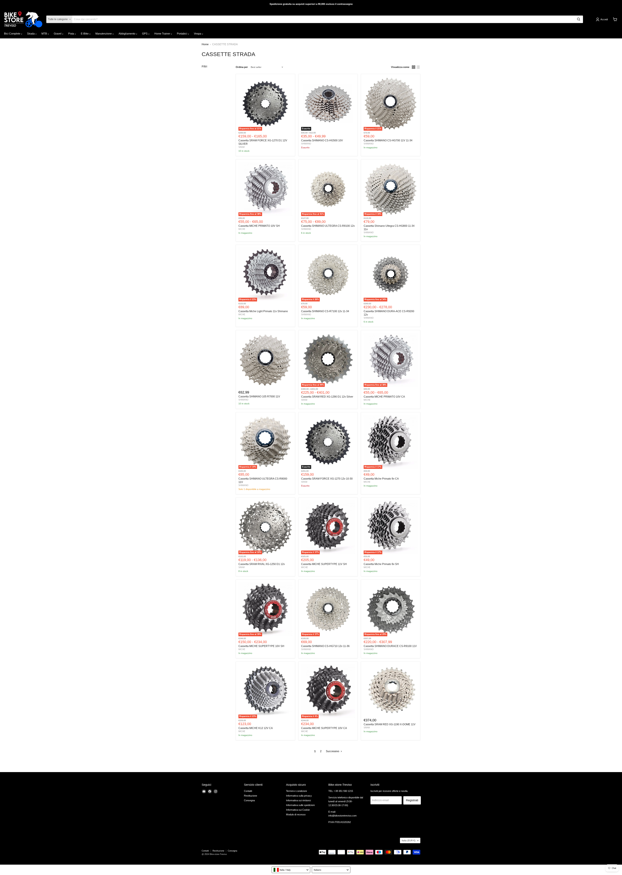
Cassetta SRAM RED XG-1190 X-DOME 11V (389, 724)
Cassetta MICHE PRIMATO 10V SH (259, 225)
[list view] (418, 67)
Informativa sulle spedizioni (300, 805)
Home (205, 44)
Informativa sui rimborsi (298, 800)
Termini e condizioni (296, 791)
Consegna (249, 800)
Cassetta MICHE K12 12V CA (255, 728)
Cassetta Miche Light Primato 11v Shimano (263, 311)
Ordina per (242, 67)
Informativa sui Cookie (298, 809)
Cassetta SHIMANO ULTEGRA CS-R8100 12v (328, 225)
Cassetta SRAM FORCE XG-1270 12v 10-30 (327, 478)
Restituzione (250, 795)
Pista (71, 33)
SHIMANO (306, 143)
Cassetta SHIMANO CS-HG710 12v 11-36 (325, 646)
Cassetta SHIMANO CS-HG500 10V (322, 140)
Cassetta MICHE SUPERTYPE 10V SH (261, 646)
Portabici (182, 33)
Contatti (248, 791)
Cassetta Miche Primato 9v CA (381, 478)
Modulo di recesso (295, 814)
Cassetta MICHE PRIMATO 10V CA (384, 396)
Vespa (198, 33)
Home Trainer (162, 33)
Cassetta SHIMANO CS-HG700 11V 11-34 (388, 140)
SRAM (241, 147)
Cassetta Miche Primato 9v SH (381, 564)
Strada (31, 33)
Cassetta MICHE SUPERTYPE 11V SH (324, 564)
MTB (44, 33)
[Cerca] (578, 19)
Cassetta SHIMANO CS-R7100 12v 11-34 (325, 311)
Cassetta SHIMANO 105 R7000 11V (259, 396)
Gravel (58, 33)
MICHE (241, 229)
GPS (145, 33)
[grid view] (413, 67)
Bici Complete (12, 33)
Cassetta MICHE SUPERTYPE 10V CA (324, 728)
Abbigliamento (127, 33)
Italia (408, 840)
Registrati (412, 800)
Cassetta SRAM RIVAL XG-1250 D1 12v (261, 564)
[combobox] (291, 870)
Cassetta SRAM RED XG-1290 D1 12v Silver (327, 396)
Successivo (333, 751)
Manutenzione (103, 33)
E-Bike (85, 33)
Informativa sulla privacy (299, 795)
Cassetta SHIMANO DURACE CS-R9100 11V (390, 646)
